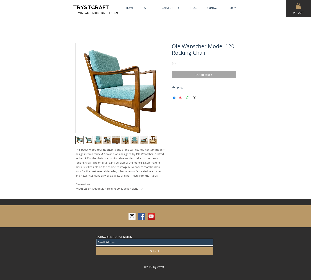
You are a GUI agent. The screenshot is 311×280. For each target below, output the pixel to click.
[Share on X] (194, 98)
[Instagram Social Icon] (132, 216)
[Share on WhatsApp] (188, 98)
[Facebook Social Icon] (141, 216)
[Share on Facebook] (174, 98)
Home (79, 30)
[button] (298, 6)
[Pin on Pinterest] (181, 98)
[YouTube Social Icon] (151, 216)
